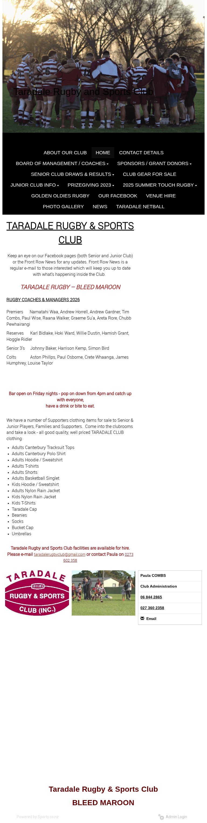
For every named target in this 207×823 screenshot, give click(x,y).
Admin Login (175, 817)
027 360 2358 (152, 608)
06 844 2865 (151, 597)
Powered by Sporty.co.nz (38, 817)
